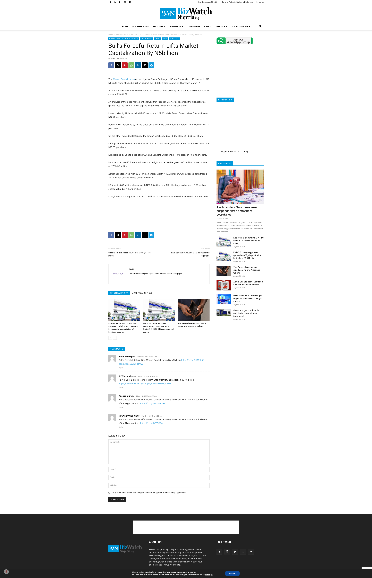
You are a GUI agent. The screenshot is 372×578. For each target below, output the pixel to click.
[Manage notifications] (6, 571)
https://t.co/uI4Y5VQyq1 (152, 423)
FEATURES (158, 26)
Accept (232, 573)
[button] (260, 26)
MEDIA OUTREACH (241, 26)
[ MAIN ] (157, 39)
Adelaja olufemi (126, 396)
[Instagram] (115, 2)
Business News (122, 34)
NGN (233, 151)
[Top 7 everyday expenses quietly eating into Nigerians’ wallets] (194, 310)
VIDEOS (208, 26)
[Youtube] (130, 2)
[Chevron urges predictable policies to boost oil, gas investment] (224, 312)
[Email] (145, 65)
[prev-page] (110, 338)
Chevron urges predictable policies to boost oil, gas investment (246, 313)
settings (209, 575)
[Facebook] (110, 2)
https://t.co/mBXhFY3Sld (131, 383)
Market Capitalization (124, 79)
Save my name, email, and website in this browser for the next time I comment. (148, 492)
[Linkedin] (120, 2)
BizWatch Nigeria (127, 376)
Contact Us (259, 2)
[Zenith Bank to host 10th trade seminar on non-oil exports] (224, 285)
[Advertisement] (159, 214)
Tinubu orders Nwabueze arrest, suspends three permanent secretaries (238, 211)
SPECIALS (220, 26)
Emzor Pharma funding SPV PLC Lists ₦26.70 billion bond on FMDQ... (248, 241)
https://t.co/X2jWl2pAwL (131, 363)
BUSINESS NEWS (140, 26)
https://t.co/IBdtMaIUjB (192, 360)
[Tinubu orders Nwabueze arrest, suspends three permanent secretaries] (240, 187)
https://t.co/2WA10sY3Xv (152, 403)
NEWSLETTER (174, 39)
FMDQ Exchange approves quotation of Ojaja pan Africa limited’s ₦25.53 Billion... (247, 255)
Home (110, 34)
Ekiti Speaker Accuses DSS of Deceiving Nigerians (190, 254)
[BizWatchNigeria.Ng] (186, 13)
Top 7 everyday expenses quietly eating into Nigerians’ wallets (246, 270)
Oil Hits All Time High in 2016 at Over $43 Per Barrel (129, 254)
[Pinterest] (125, 65)
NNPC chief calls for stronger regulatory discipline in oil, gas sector (247, 299)
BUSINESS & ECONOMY (140, 34)
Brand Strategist (127, 356)
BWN (113, 59)
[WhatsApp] (131, 65)
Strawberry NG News (129, 415)
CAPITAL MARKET (146, 39)
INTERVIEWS (194, 26)
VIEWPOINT (175, 26)
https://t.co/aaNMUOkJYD (158, 383)
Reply (121, 368)
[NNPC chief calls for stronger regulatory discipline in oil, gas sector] (224, 299)
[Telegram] (151, 65)
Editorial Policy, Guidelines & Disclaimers (237, 2)
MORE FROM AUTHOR (142, 293)
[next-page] (115, 338)
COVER (165, 39)
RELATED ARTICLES (119, 293)
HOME (125, 26)
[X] (125, 2)
